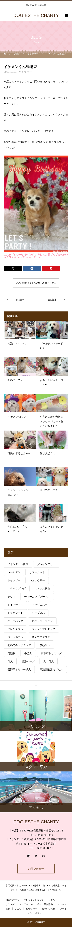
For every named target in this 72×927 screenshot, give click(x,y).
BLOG (18, 908)
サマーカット (37, 572)
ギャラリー (25, 71)
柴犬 (10, 661)
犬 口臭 (48, 661)
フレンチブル (15, 629)
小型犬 (28, 653)
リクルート (53, 900)
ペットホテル (15, 637)
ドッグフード (15, 612)
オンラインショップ (34, 900)
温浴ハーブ (28, 661)
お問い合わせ (36, 868)
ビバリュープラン (42, 620)
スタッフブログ (17, 588)
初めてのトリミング (19, 645)
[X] (36, 856)
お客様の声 (31, 908)
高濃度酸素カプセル (51, 669)
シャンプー (14, 580)
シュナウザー (37, 580)
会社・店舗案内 (45, 904)
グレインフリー (46, 564)
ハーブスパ (38, 612)
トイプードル (15, 604)
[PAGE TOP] (36, 685)
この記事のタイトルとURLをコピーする (36, 283)
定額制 (11, 653)
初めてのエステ (41, 637)
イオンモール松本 (18, 564)
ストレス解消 (42, 588)
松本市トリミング (51, 653)
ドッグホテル (25, 904)
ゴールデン (14, 572)
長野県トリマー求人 (19, 669)
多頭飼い (45, 645)
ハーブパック (15, 620)
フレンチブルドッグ (43, 629)
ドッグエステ (39, 604)
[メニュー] (66, 15)
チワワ (11, 596)
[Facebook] (43, 856)
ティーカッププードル (37, 596)
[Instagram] (28, 856)
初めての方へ (12, 900)
